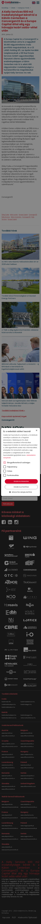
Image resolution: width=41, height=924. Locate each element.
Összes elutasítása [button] (21, 487)
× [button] (36, 430)
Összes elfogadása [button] (21, 481)
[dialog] (20, 462)
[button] (20, 492)
